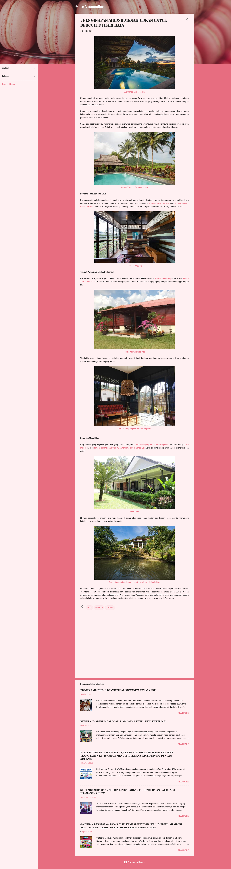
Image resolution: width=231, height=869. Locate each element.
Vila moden (134, 511)
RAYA (89, 607)
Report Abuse (8, 84)
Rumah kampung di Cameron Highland (134, 428)
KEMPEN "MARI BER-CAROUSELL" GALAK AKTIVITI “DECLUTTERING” (123, 721)
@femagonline (92, 6)
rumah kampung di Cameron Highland (152, 444)
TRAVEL (109, 607)
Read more (183, 713)
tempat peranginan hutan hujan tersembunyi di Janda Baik (119, 448)
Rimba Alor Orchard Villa (134, 352)
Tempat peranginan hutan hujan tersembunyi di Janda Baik (134, 582)
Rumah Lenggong (134, 265)
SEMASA (99, 607)
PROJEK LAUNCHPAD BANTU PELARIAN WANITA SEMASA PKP (118, 690)
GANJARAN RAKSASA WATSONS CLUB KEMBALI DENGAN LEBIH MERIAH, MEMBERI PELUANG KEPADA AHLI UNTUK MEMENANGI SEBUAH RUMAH (131, 826)
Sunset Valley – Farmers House (134, 187)
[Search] (192, 7)
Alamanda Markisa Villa (134, 92)
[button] (187, 20)
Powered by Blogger (136, 862)
